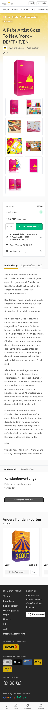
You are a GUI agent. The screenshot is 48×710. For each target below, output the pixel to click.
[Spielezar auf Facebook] (5, 683)
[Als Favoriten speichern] (34, 572)
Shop (7, 17)
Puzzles (15, 10)
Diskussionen (27, 469)
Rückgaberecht (10, 606)
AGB (5, 629)
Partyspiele (8, 21)
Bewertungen (10, 469)
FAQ (40, 266)
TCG (33, 10)
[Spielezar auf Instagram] (12, 683)
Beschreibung (11, 266)
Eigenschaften (28, 266)
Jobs (5, 624)
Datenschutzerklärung (14, 634)
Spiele (6, 10)
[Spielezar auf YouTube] (18, 683)
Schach (25, 10)
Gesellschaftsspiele (28, 17)
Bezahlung (8, 601)
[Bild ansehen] (24, 77)
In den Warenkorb (29, 227)
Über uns (7, 619)
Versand (7, 596)
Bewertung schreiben (24, 500)
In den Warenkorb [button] (17, 572)
